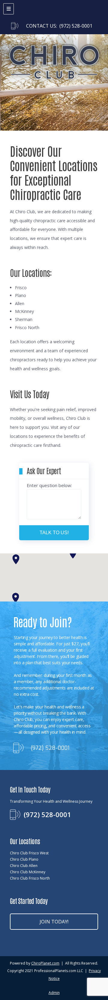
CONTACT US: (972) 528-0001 (59, 26)
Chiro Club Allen (24, 865)
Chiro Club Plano (24, 859)
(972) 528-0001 (50, 748)
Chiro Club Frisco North (30, 878)
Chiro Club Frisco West (29, 853)
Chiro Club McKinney (27, 871)
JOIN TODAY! (54, 921)
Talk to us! (54, 532)
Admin (54, 992)
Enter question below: (49, 485)
